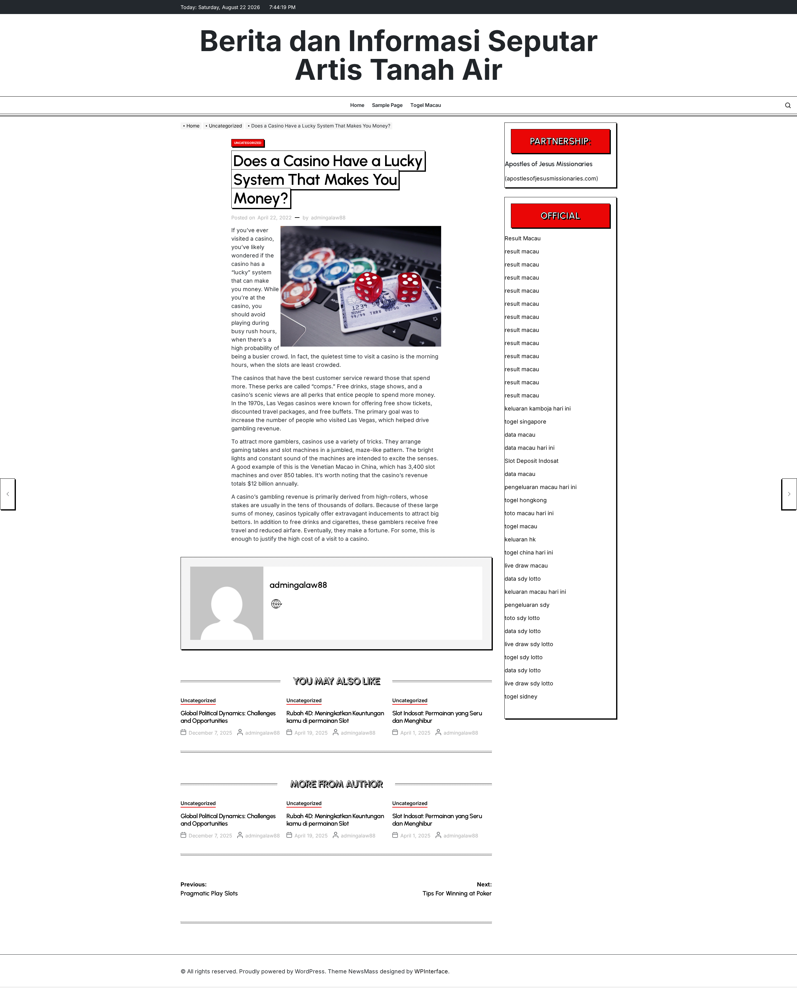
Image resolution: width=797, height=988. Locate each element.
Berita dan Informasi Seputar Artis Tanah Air (399, 55)
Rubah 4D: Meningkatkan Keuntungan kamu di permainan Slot (335, 716)
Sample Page (387, 105)
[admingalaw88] (226, 603)
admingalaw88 (328, 217)
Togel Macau (425, 105)
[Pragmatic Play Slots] (7, 494)
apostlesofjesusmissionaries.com (551, 178)
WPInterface (431, 971)
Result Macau (523, 238)
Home (357, 105)
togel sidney (521, 696)
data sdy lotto (523, 670)
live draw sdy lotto (529, 683)
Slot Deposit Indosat (532, 461)
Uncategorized (247, 143)
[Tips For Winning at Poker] (789, 494)
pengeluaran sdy (527, 605)
